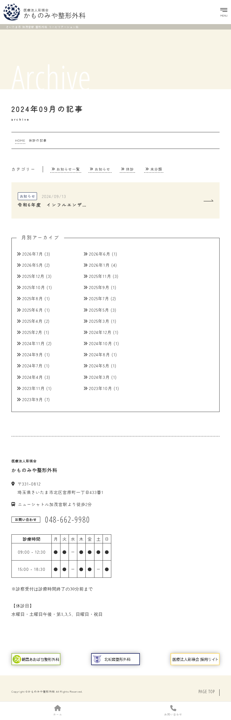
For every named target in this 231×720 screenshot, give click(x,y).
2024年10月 (100, 343)
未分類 (156, 168)
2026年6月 (99, 254)
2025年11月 (100, 276)
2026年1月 (99, 265)
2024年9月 (32, 354)
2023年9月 (32, 399)
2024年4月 (32, 377)
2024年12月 (100, 332)
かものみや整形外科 (41, 691)
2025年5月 (99, 310)
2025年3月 (99, 321)
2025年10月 (33, 287)
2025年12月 (33, 276)
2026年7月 (32, 254)
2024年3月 (99, 377)
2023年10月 (100, 388)
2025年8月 (32, 298)
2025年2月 (32, 332)
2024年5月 (99, 366)
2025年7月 (99, 298)
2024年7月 (32, 366)
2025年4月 (32, 321)
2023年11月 (33, 388)
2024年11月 (33, 343)
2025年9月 (99, 287)
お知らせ (102, 168)
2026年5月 (32, 265)
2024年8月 (99, 354)
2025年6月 (32, 310)
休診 (130, 168)
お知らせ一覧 (68, 168)
